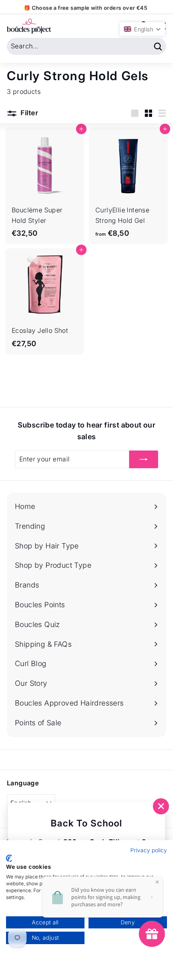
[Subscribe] (143, 459)
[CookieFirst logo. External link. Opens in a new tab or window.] (9, 858)
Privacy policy (148, 850)
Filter (28, 113)
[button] (142, 29)
